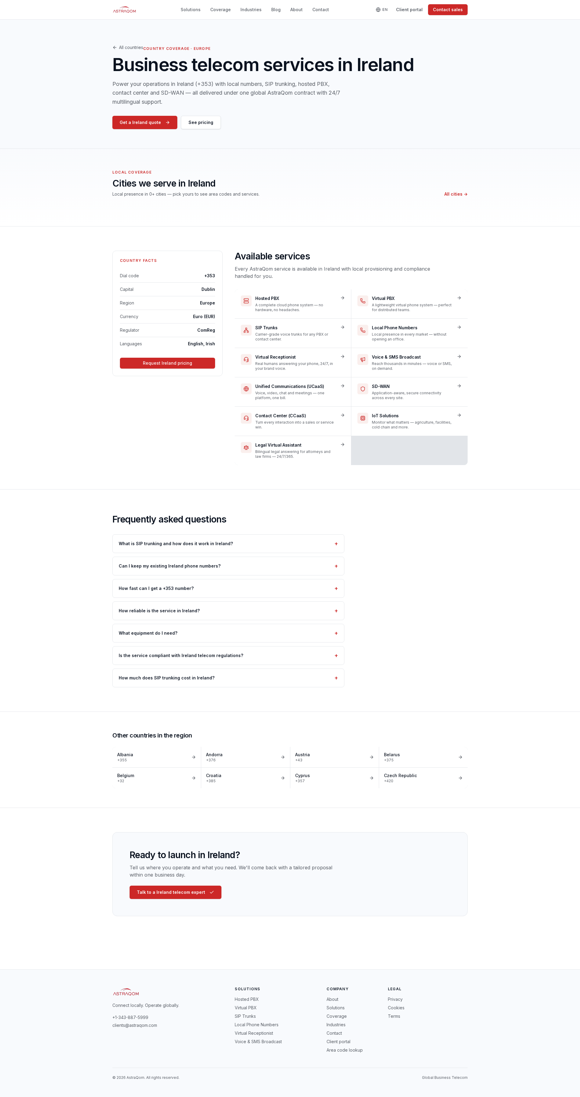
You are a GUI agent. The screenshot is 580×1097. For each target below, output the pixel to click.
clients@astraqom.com (134, 1025)
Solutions (191, 9)
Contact (320, 9)
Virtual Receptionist (254, 1033)
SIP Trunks (245, 1016)
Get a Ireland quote (140, 122)
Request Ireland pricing (167, 363)
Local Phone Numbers (257, 1024)
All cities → (456, 194)
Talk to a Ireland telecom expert (171, 892)
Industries (251, 9)
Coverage (220, 9)
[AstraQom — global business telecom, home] (124, 10)
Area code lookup (345, 1050)
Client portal (409, 9)
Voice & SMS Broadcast (258, 1041)
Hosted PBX (247, 999)
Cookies (396, 1007)
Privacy (395, 999)
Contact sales (448, 9)
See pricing (200, 122)
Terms (394, 1016)
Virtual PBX (246, 1007)
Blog (276, 9)
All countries (131, 47)
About (296, 9)
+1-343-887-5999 (130, 1017)
